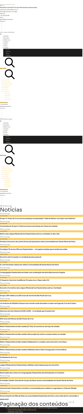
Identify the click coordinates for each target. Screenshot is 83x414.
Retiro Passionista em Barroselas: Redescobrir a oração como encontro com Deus (33, 342)
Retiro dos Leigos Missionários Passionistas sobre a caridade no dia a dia (29, 234)
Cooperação (6, 85)
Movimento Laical (6, 40)
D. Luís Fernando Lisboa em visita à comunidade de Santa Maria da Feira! (29, 265)
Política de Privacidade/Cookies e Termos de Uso (22, 410)
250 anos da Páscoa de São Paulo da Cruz (17, 319)
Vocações (5, 89)
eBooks (7, 53)
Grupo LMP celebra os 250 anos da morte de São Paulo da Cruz (25, 296)
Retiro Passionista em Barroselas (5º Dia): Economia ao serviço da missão (30, 326)
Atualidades (6, 91)
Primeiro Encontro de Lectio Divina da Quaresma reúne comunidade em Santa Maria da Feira (37, 242)
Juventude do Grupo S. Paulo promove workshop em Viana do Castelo (29, 226)
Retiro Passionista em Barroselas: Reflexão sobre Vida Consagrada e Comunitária (33, 350)
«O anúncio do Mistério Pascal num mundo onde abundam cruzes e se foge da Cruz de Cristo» (38, 303)
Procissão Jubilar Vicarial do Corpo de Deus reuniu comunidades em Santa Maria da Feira (36, 380)
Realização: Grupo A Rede (15, 412)
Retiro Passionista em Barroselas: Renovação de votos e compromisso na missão (33, 334)
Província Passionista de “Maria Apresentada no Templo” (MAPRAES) (25, 408)
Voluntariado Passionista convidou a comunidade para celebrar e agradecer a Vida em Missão (38, 388)
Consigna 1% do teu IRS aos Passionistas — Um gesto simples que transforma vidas (33, 249)
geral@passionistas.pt (6, 19)
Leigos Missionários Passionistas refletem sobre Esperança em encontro (29, 365)
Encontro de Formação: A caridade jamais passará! (20, 257)
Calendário (8, 55)
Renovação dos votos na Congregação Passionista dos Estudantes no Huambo (32, 373)
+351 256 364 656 (4, 15)
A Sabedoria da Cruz (8, 357)
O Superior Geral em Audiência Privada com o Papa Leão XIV (24, 280)
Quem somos (5, 36)
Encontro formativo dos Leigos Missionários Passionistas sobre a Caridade (30, 288)
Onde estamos (6, 38)
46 (73, 402)
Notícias (8, 49)
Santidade (5, 87)
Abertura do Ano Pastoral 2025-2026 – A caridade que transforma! (27, 311)
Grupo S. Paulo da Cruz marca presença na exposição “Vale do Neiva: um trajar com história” (38, 218)
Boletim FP (8, 51)
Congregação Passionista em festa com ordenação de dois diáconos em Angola (32, 272)
